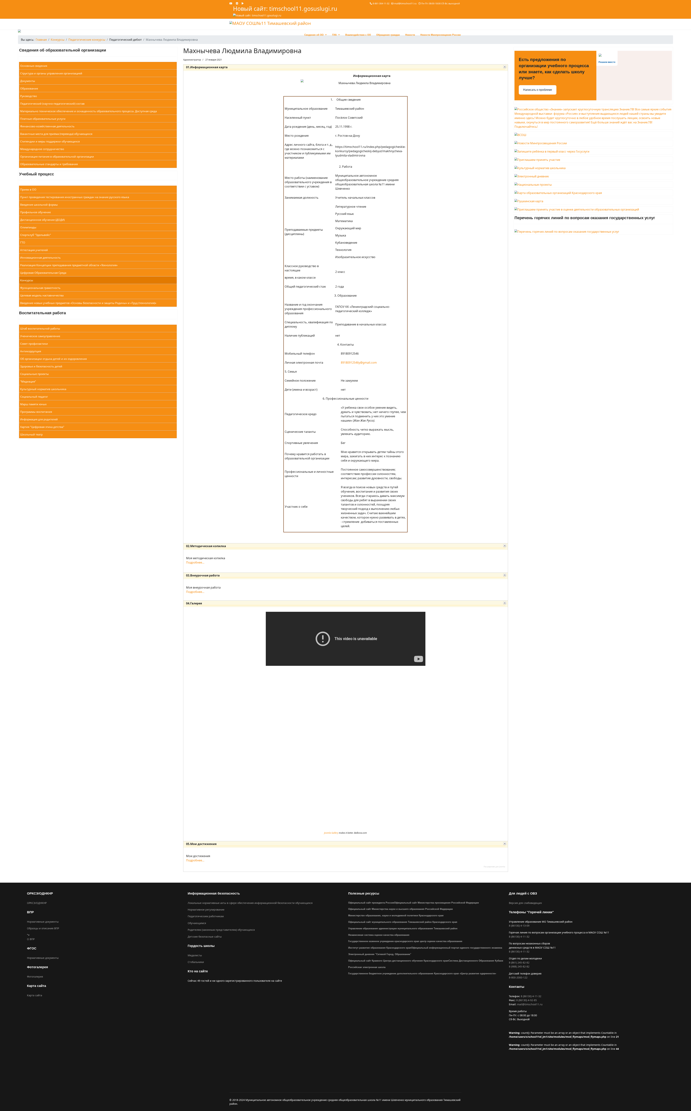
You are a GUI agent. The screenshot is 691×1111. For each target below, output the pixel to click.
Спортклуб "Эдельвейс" (35, 235)
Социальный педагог (34, 396)
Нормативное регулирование (206, 909)
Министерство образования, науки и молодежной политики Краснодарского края (396, 915)
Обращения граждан (388, 34)
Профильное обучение (35, 212)
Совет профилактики (34, 343)
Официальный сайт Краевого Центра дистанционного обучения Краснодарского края (398, 960)
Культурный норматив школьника (43, 389)
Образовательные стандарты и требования (49, 164)
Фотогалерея (35, 976)
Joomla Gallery (331, 832)
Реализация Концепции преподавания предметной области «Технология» (69, 265)
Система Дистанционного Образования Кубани (475, 960)
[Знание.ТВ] (593, 118)
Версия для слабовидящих (525, 903)
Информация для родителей (39, 419)
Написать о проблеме (537, 89)
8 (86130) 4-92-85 (526, 1000)
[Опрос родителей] (593, 160)
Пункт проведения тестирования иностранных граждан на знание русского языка (74, 197)
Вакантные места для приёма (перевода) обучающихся (56, 134)
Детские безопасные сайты (205, 936)
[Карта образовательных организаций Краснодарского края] (593, 193)
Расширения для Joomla (494, 866)
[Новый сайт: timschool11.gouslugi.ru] (285, 15)
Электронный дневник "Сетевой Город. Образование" (379, 954)
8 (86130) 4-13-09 (519, 925)
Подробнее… (195, 562)
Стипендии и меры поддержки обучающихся (50, 141)
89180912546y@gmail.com (359, 363)
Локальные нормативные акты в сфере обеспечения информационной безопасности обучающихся (250, 903)
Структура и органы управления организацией (51, 73)
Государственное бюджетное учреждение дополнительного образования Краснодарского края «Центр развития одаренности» (422, 973)
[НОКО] (593, 209)
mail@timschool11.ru (405, 3)
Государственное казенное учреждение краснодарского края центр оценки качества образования (405, 941)
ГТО (22, 242)
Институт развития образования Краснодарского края (379, 947)
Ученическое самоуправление (40, 336)
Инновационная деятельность (40, 257)
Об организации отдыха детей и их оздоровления (53, 359)
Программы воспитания (36, 411)
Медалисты (195, 955)
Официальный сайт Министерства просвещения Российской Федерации (436, 902)
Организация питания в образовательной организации (57, 156)
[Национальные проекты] (593, 184)
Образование (29, 88)
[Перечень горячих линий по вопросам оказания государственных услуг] (593, 231)
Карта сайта (34, 995)
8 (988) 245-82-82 (519, 966)
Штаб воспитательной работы (40, 328)
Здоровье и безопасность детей (41, 366)
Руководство (28, 96)
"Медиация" (28, 381)
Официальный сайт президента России (371, 902)
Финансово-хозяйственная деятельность (47, 126)
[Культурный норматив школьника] (593, 168)
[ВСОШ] (593, 135)
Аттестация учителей (34, 250)
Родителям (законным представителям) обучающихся (221, 929)
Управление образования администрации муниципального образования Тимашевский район (402, 928)
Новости (410, 34)
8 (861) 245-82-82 (519, 962)
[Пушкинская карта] (593, 201)
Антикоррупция (30, 351)
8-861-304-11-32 (381, 3)
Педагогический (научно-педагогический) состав (52, 103)
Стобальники (196, 962)
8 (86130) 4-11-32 (519, 936)
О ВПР (31, 939)
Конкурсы (26, 280)
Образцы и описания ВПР (43, 928)
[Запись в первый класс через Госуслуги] (593, 151)
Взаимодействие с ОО (358, 34)
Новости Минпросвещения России (440, 34)
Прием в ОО (28, 189)
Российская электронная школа (366, 967)
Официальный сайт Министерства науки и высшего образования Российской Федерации (400, 909)
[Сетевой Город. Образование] (593, 176)
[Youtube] (230, 3)
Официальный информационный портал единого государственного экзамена (456, 947)
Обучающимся (197, 923)
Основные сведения (33, 66)
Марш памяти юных (33, 404)
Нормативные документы (43, 921)
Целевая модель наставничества (42, 295)
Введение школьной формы (39, 204)
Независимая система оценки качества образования (378, 935)
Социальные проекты (34, 374)
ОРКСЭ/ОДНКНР (37, 903)
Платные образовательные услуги (43, 118)
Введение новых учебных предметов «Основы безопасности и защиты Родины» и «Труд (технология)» (88, 303)
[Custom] (243, 3)
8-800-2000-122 (518, 977)
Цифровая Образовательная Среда (43, 272)
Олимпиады (28, 227)
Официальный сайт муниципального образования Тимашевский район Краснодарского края (402, 922)
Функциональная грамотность (40, 288)
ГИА (334, 34)
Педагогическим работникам (206, 916)
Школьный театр (31, 434)
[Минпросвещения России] (593, 143)
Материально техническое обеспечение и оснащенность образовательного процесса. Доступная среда (88, 111)
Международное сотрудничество (42, 149)
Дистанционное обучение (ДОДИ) (42, 220)
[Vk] (237, 3)
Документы (27, 81)
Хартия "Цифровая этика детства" (42, 427)
